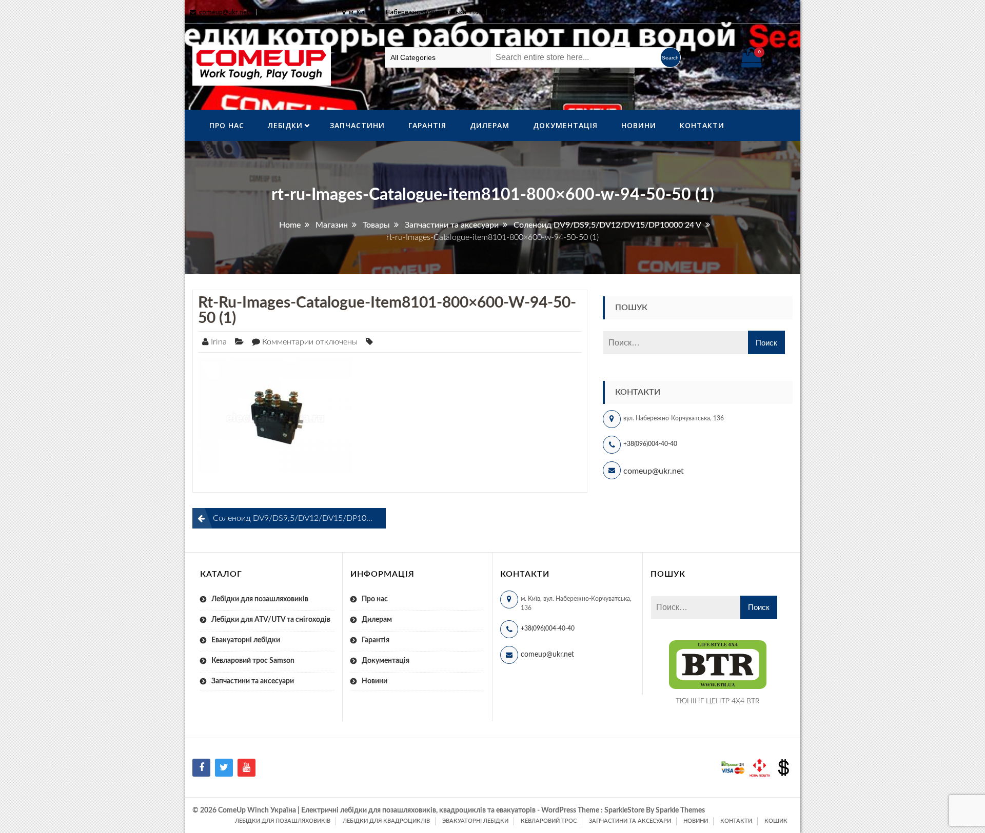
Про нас (226, 125)
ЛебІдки (285, 125)
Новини (638, 125)
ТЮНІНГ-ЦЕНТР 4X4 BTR (718, 701)
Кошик (775, 821)
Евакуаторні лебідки (245, 640)
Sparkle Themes (680, 810)
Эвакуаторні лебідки (475, 821)
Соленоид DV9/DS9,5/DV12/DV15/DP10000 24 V (299, 518)
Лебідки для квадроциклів (386, 821)
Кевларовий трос (549, 821)
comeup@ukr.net (224, 12)
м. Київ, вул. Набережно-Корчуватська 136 (414, 12)
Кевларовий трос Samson (252, 660)
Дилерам (489, 125)
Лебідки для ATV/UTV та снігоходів (270, 619)
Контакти (702, 125)
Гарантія (427, 125)
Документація (565, 125)
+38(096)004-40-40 (650, 444)
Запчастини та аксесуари (252, 681)
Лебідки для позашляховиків (259, 599)
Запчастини (357, 125)
